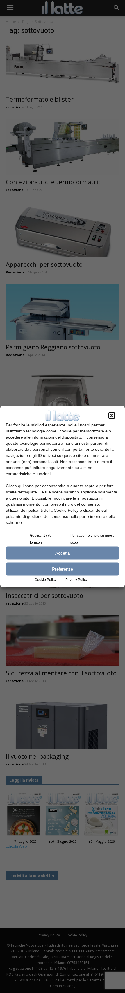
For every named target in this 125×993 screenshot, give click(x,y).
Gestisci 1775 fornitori (40, 539)
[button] (112, 416)
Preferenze (62, 568)
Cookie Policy (45, 580)
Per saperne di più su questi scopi (92, 539)
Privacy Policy (76, 580)
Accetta (62, 552)
